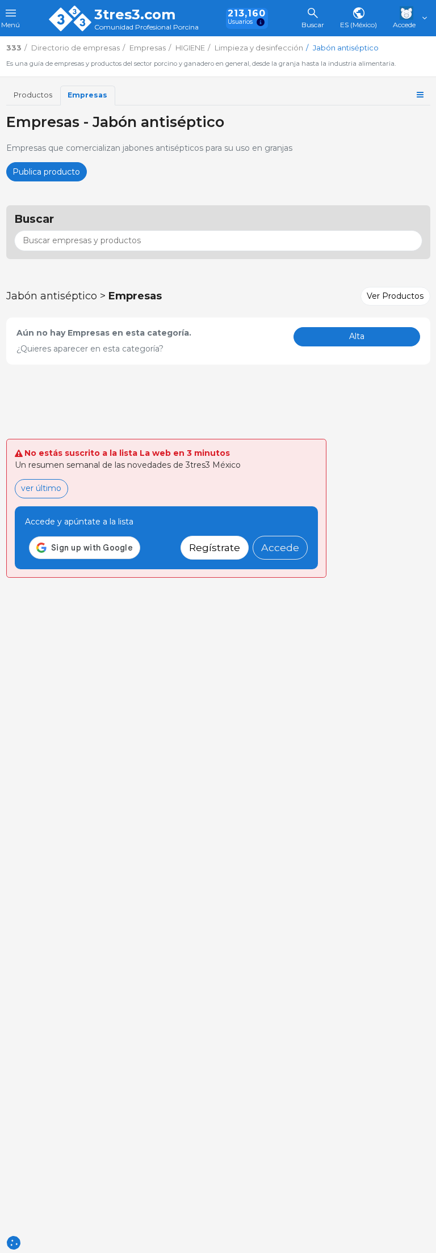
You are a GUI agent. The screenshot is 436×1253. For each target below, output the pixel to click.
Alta (356, 336)
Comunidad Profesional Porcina (146, 27)
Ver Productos (395, 296)
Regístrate (214, 547)
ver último (41, 488)
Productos (33, 95)
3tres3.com (134, 15)
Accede (280, 547)
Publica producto (46, 172)
